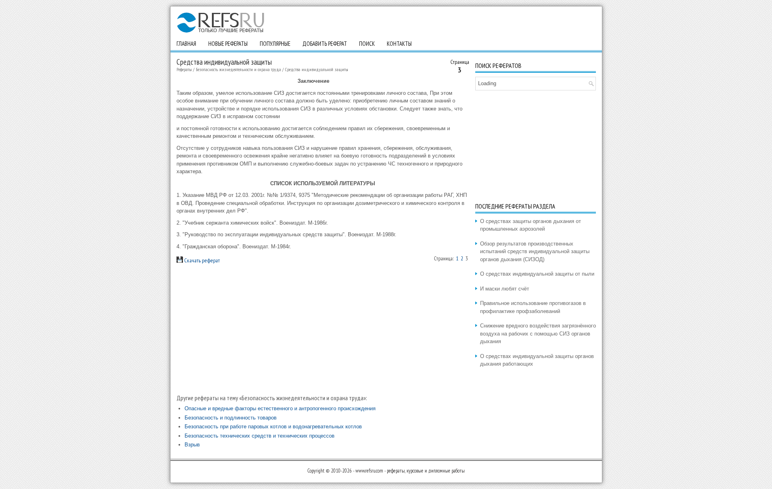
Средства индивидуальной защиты (316, 69)
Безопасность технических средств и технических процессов (260, 436)
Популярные (275, 43)
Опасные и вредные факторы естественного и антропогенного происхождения (280, 408)
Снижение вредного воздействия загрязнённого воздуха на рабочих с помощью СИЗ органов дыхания (538, 333)
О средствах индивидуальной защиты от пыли (537, 274)
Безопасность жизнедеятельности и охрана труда (238, 69)
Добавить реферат (324, 43)
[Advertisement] (323, 329)
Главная (186, 43)
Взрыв (192, 445)
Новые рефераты (228, 43)
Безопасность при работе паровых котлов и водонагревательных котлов (273, 427)
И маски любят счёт (504, 289)
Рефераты (184, 69)
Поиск (367, 43)
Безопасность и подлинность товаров (231, 418)
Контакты (399, 43)
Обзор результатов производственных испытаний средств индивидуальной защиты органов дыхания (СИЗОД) (534, 251)
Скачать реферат (201, 260)
